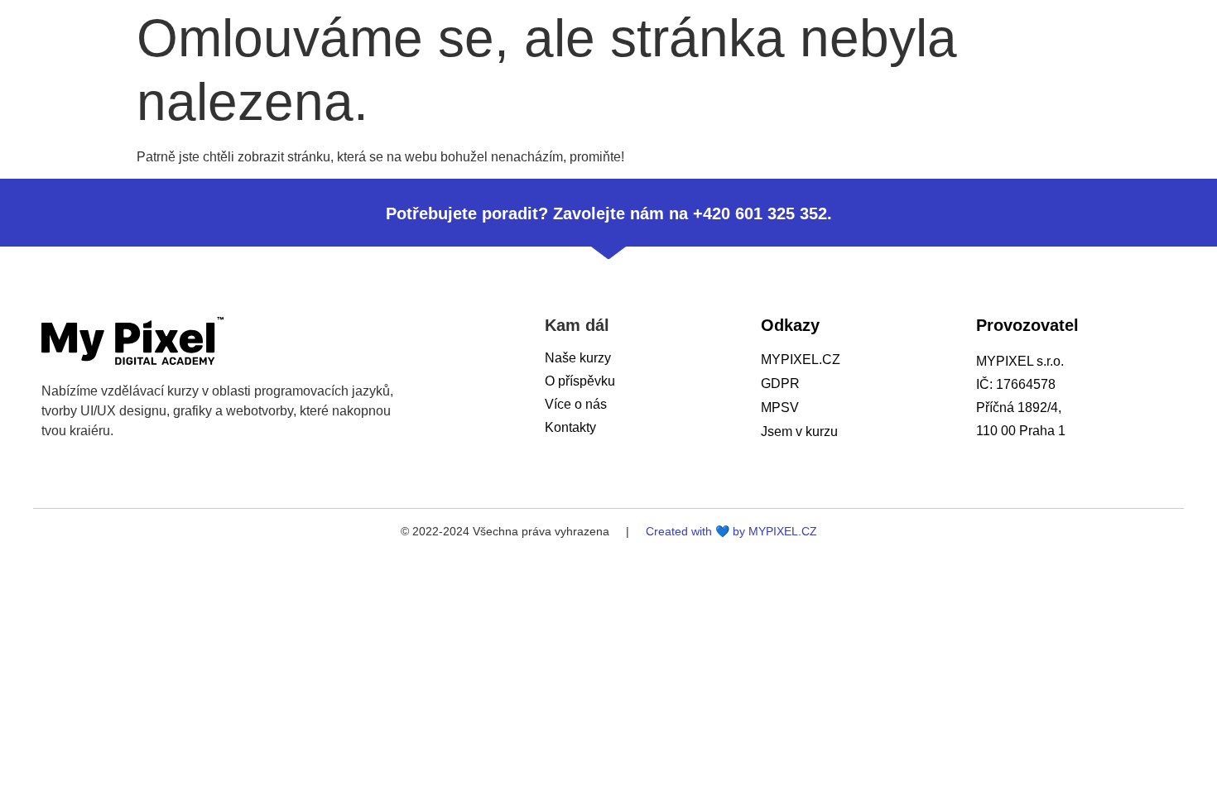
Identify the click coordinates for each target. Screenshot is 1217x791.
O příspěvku (580, 381)
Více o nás (576, 404)
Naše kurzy (578, 358)
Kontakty (570, 427)
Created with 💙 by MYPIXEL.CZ (731, 531)
